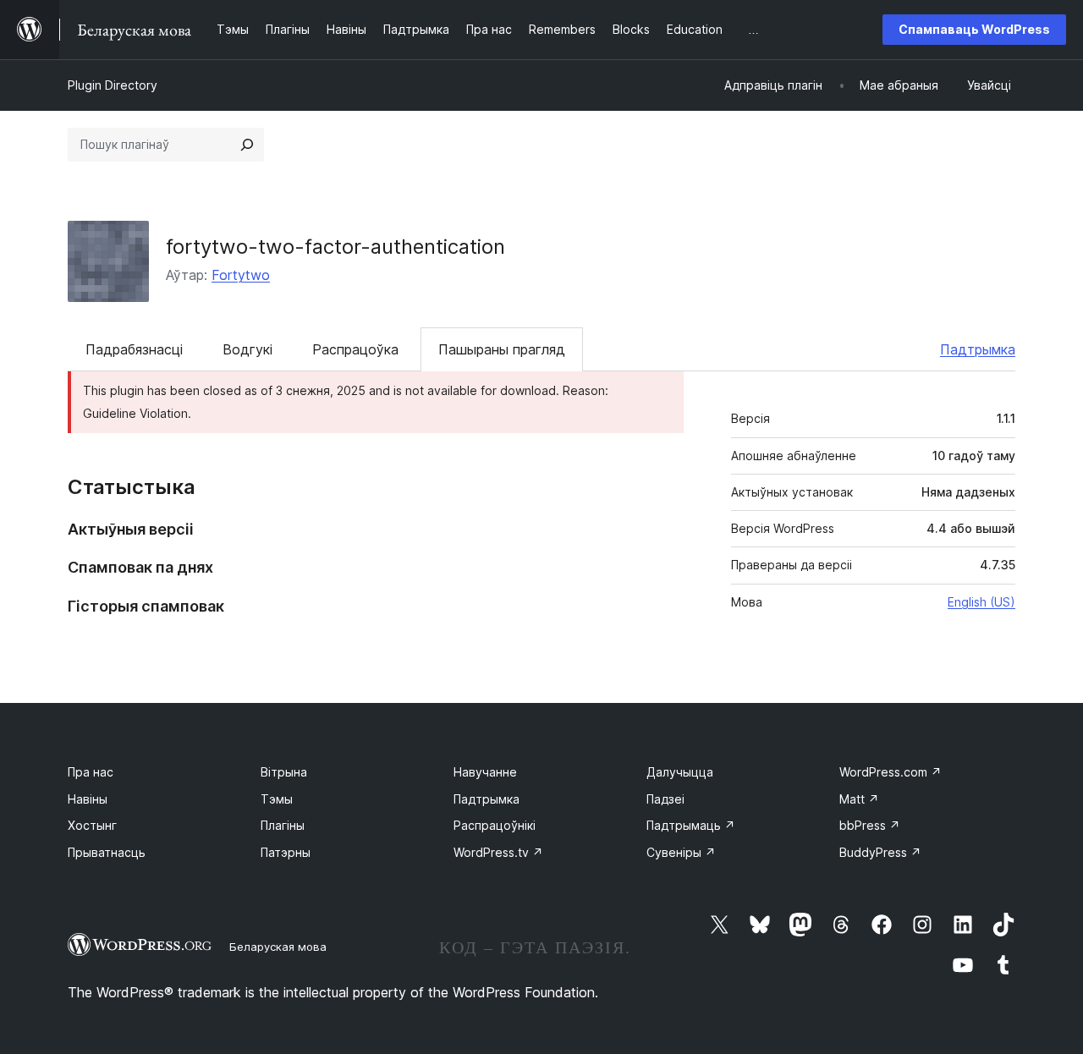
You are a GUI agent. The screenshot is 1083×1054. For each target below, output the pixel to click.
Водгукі (247, 349)
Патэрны (286, 852)
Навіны (87, 799)
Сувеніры (681, 852)
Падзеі (665, 799)
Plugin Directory (112, 85)
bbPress (869, 825)
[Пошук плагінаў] (247, 145)
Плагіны (283, 825)
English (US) (981, 602)
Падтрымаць (690, 825)
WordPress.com (890, 772)
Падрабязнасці (134, 349)
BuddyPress (880, 852)
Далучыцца (679, 772)
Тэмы (277, 799)
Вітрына (284, 772)
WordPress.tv (498, 852)
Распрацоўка (355, 349)
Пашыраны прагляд (501, 349)
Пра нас (90, 772)
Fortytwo (241, 274)
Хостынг (92, 825)
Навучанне (485, 772)
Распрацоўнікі (495, 825)
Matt (859, 799)
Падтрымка (977, 349)
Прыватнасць (107, 852)
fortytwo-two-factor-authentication (335, 246)
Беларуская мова (278, 946)
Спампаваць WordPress (974, 29)
